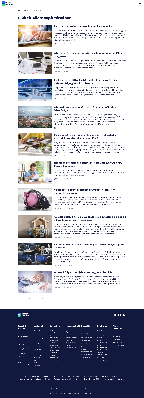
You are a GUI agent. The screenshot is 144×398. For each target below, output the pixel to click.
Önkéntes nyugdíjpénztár (102, 353)
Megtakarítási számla (101, 336)
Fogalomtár (38, 365)
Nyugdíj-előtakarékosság (102, 341)
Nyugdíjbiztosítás (86, 354)
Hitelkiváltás (22, 357)
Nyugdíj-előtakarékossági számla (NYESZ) (102, 347)
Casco (83, 347)
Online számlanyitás (54, 336)
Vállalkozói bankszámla (54, 356)
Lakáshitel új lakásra (40, 339)
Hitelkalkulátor (23, 341)
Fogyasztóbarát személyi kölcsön (23, 348)
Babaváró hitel (117, 342)
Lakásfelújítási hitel (40, 347)
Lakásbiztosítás (86, 331)
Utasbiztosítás (85, 340)
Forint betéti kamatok (101, 332)
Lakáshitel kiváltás (40, 353)
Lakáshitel (38, 326)
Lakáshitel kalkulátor (37, 335)
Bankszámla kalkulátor (54, 332)
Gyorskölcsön (22, 360)
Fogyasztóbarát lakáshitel (39, 343)
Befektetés (102, 326)
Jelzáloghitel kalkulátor (38, 356)
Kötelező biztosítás (87, 344)
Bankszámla (55, 326)
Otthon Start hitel (40, 331)
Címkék (26, 10)
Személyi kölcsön (22, 327)
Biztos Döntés (8, 3)
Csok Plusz (116, 336)
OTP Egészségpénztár (71, 336)
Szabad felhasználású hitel (24, 364)
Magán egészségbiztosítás (87, 350)
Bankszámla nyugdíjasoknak (55, 346)
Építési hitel (37, 349)
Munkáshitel (117, 333)
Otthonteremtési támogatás (118, 346)
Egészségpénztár (73, 326)
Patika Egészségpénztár (71, 346)
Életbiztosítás (85, 357)
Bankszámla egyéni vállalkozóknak (56, 351)
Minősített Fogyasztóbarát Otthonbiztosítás (86, 336)
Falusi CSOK (117, 339)
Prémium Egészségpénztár (71, 341)
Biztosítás (85, 326)
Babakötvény (101, 360)
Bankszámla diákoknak (54, 341)
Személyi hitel (22, 333)
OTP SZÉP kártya (55, 360)
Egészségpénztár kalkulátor (71, 332)
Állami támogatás (117, 327)
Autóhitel (21, 344)
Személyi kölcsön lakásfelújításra (23, 353)
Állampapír (101, 357)
